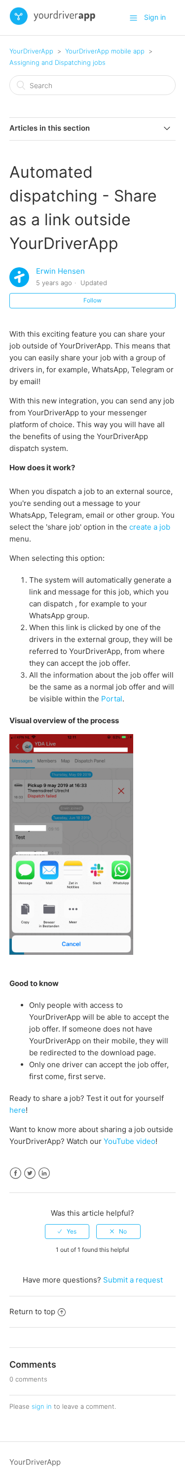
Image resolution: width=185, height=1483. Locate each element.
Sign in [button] (155, 17)
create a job (149, 527)
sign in (42, 1406)
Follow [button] (92, 300)
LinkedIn (44, 1173)
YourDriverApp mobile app (105, 51)
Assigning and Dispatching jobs (57, 62)
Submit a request (133, 1280)
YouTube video (129, 1141)
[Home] (53, 22)
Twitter (30, 1173)
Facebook (15, 1173)
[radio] (67, 1231)
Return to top (32, 1311)
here (17, 1110)
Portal (111, 698)
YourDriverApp (31, 51)
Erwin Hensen (60, 271)
